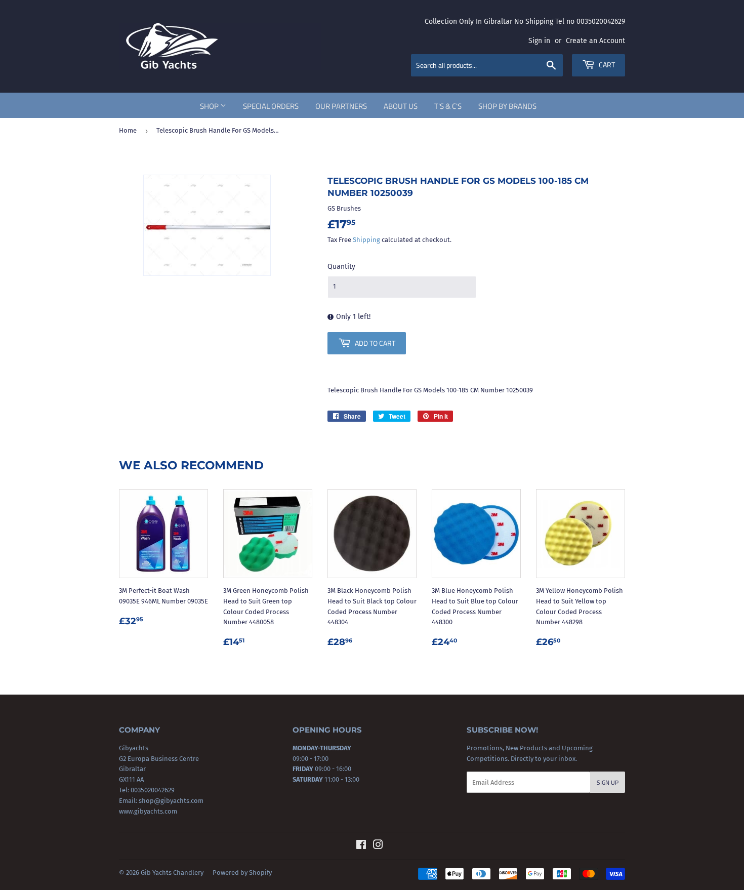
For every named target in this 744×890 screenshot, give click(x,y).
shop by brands (507, 106)
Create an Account (595, 40)
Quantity (341, 266)
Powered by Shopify (242, 872)
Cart (606, 64)
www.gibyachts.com (148, 811)
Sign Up (607, 782)
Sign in (539, 40)
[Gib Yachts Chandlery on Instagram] (378, 846)
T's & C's (448, 106)
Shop (210, 106)
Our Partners (341, 106)
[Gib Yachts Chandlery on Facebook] (361, 846)
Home (128, 130)
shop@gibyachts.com (170, 800)
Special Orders (271, 106)
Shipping (366, 240)
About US (401, 106)
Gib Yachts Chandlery (172, 872)
